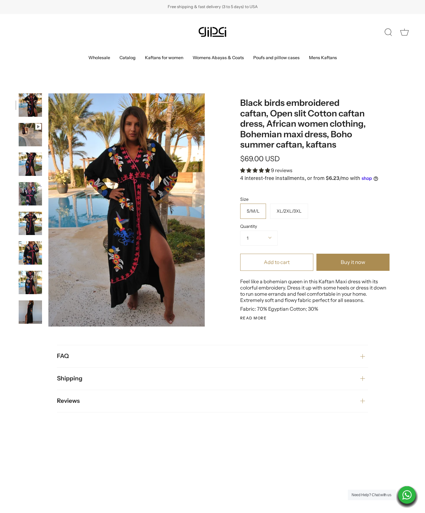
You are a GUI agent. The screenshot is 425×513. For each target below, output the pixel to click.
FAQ (63, 356)
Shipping (69, 378)
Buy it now (353, 262)
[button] (255, 170)
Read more (253, 318)
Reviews (68, 400)
